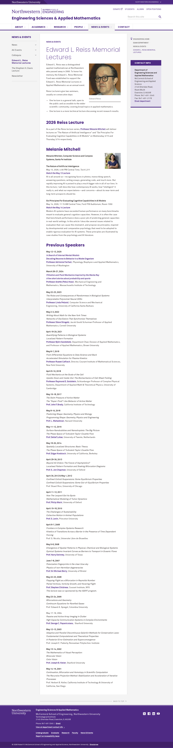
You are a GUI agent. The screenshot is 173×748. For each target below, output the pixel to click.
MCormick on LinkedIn (153, 713)
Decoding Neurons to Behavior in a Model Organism (70, 259)
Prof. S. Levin (52, 519)
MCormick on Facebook (149, 713)
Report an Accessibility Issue (47, 736)
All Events (17, 50)
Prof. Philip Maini (54, 502)
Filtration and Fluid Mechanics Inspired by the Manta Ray (72, 275)
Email (58, 723)
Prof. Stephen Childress (57, 587)
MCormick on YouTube (158, 713)
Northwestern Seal (24, 716)
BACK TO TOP (118, 701)
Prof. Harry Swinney (55, 555)
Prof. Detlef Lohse (54, 437)
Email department (142, 101)
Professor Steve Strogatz (57, 322)
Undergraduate (42, 733)
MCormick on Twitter (144, 713)
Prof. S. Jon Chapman (56, 470)
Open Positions (153, 9)
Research (60, 26)
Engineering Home (141, 39)
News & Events (100, 26)
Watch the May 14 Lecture (58, 208)
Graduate (55, 733)
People (78, 26)
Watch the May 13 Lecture (58, 173)
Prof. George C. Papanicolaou (59, 623)
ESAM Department (141, 43)
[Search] (160, 17)
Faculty (75, 733)
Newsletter (17, 76)
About (19, 26)
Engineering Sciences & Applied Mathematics (56, 18)
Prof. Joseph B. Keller (56, 663)
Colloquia (16, 55)
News (14, 45)
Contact (124, 26)
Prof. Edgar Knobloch (56, 454)
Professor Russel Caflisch (58, 362)
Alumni (140, 9)
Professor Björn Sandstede (58, 342)
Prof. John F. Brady (54, 405)
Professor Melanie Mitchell (93, 129)
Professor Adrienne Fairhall (59, 262)
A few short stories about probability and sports (68, 278)
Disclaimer (94, 744)
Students (129, 9)
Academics (38, 26)
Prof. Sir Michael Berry (56, 571)
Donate (116, 9)
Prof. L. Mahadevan (55, 421)
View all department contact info (49, 727)
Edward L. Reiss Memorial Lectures (21, 61)
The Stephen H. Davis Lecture (22, 69)
